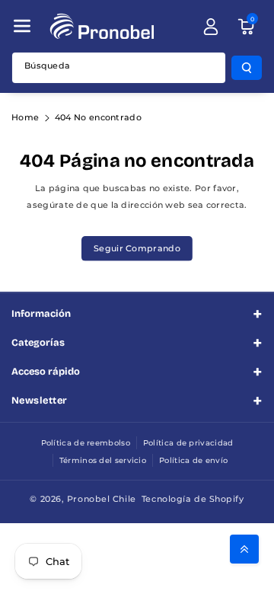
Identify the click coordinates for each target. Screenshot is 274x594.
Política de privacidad (188, 443)
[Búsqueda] (246, 68)
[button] (22, 26)
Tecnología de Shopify (193, 498)
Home (25, 117)
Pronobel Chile (101, 498)
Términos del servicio (102, 460)
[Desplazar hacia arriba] (244, 549)
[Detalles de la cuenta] (211, 26)
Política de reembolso (85, 443)
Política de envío (193, 460)
